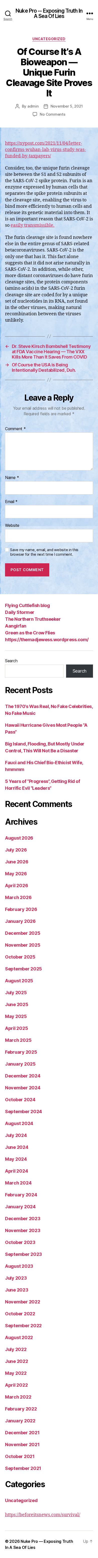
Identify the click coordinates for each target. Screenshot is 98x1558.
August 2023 (19, 1266)
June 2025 (16, 1004)
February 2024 (21, 1194)
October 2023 (20, 1242)
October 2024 (20, 1099)
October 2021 (20, 1456)
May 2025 (16, 1016)
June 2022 (16, 1361)
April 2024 (16, 1171)
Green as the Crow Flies (30, 632)
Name (12, 477)
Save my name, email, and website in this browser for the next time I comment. (44, 552)
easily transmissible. (33, 225)
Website (12, 525)
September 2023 (23, 1254)
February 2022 (21, 1408)
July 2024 (16, 1135)
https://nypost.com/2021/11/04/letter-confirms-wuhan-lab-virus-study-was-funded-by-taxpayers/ (45, 149)
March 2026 (18, 897)
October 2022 (20, 1313)
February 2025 (21, 1052)
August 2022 (19, 1337)
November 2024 (22, 1087)
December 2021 (22, 1432)
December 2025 (22, 933)
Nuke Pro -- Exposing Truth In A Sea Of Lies (49, 13)
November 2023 (22, 1230)
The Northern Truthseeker (33, 619)
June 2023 (16, 1290)
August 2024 (19, 1123)
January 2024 (20, 1206)
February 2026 (21, 909)
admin (33, 106)
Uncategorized (49, 39)
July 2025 (16, 992)
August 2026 (19, 838)
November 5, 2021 (67, 106)
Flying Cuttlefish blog (27, 605)
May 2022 (16, 1373)
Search (11, 660)
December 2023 (22, 1218)
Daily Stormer (19, 612)
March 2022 (18, 1397)
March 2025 (18, 1040)
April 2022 (16, 1385)
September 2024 (23, 1111)
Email (11, 502)
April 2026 (16, 885)
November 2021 (22, 1444)
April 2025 (16, 1028)
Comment (15, 429)
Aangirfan (15, 626)
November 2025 (22, 945)
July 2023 (16, 1278)
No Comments (52, 114)
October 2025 (20, 957)
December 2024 (22, 1075)
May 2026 (16, 873)
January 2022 (20, 1420)
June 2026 (16, 861)
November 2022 (22, 1301)
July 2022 (16, 1349)
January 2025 (20, 1064)
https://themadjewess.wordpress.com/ (47, 639)
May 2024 (16, 1159)
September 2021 (23, 1468)
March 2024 (18, 1183)
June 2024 (16, 1147)
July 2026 (16, 850)
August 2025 (19, 980)
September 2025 (23, 968)
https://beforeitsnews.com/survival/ (42, 1515)
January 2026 (20, 921)
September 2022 (23, 1325)
